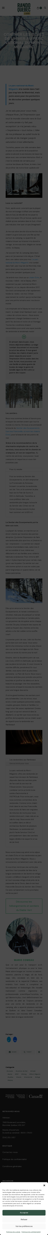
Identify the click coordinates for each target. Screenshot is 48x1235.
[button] (44, 1185)
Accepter (24, 1212)
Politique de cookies (13, 1232)
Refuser (24, 1219)
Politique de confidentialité (31, 1232)
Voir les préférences (24, 1226)
